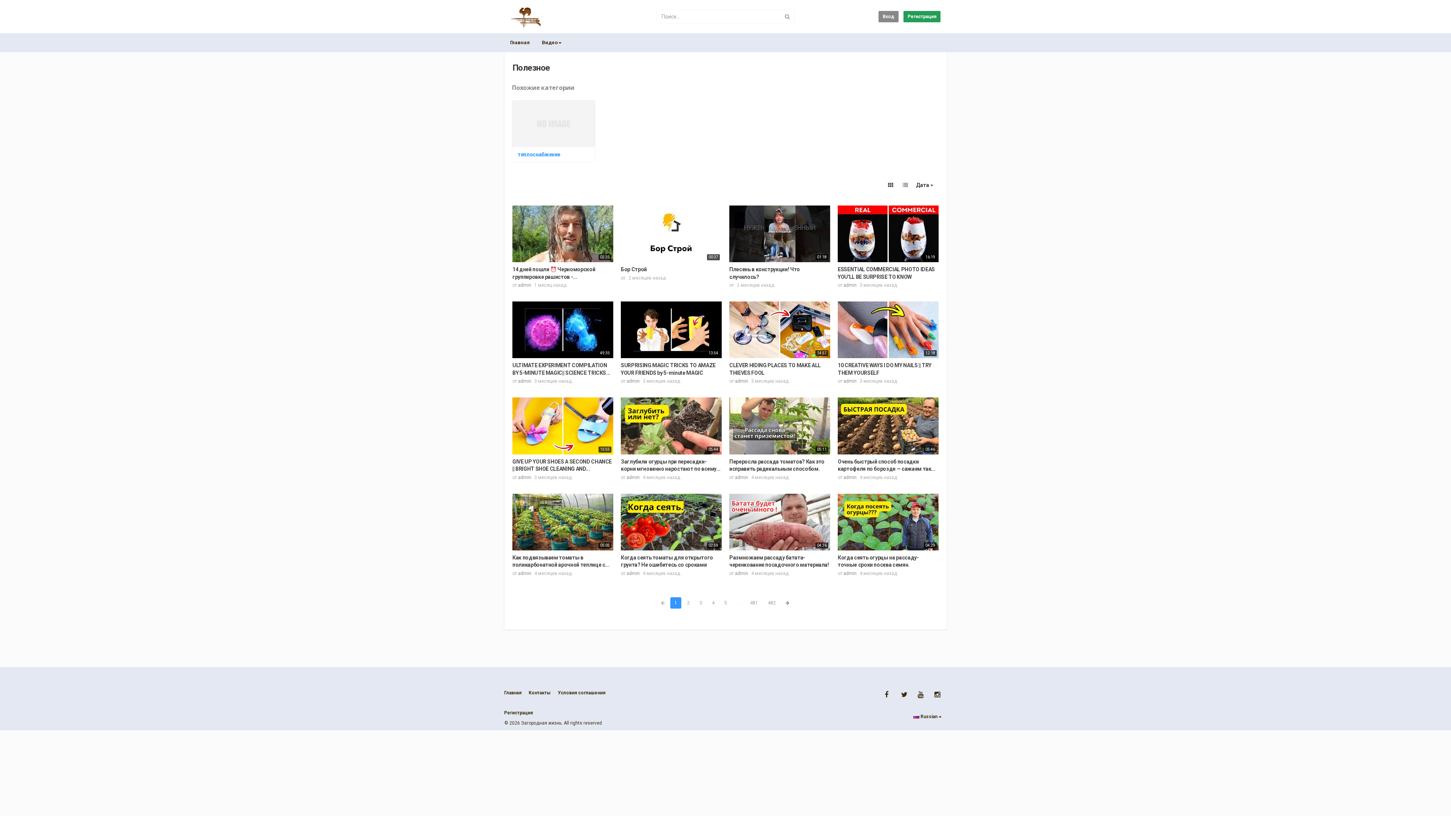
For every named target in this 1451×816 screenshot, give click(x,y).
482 (772, 603)
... (738, 603)
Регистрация (922, 16)
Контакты (540, 692)
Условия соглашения (581, 692)
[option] (554, 132)
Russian (929, 716)
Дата (923, 185)
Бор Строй (634, 269)
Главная (520, 42)
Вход (888, 16)
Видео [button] (550, 42)
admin (524, 285)
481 (754, 603)
